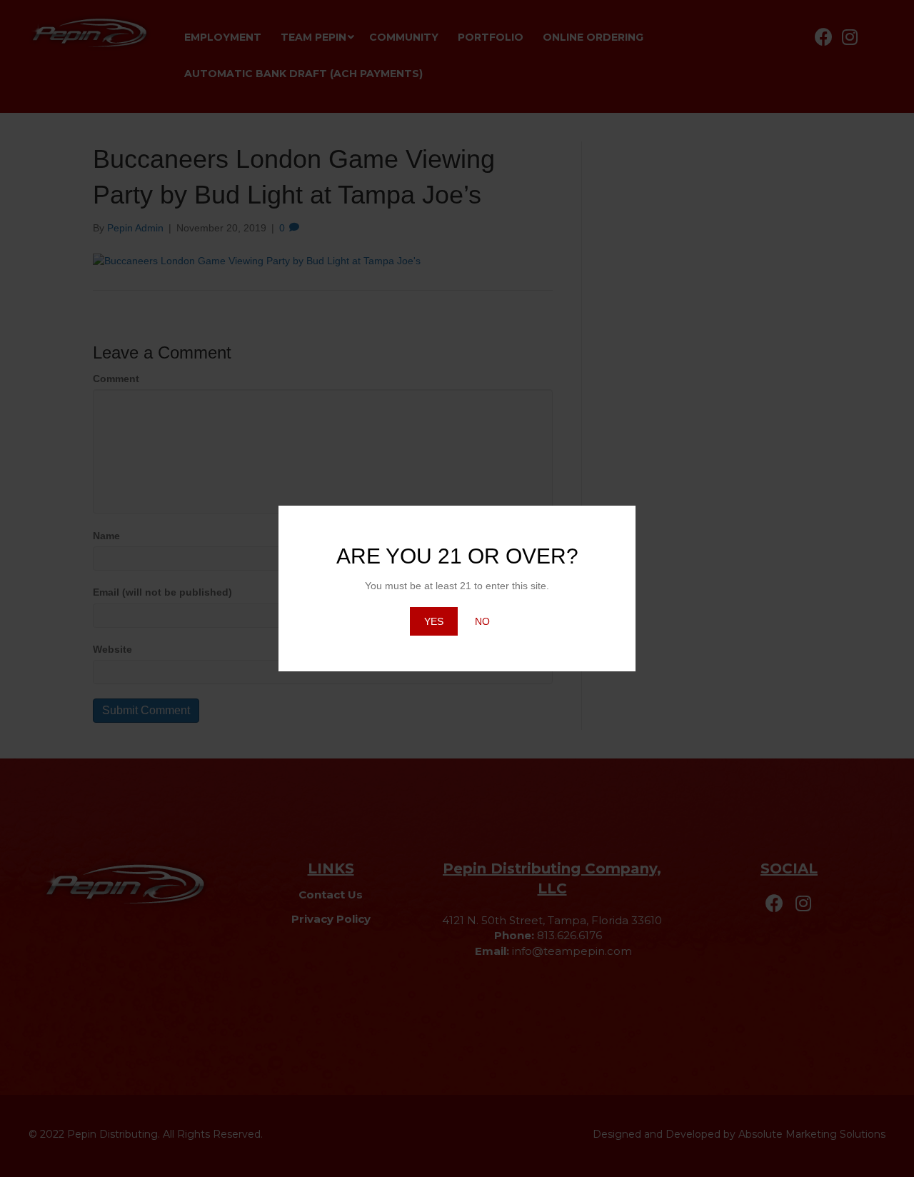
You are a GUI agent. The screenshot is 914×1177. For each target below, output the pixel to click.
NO (482, 621)
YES (433, 621)
